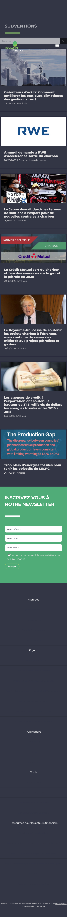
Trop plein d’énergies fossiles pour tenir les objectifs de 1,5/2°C (32, 466)
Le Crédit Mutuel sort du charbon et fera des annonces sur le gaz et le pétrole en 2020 (32, 273)
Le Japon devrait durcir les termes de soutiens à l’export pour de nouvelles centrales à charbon (32, 212)
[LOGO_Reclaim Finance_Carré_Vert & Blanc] (14, 41)
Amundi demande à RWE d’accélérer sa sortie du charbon (31, 154)
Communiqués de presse (32, 160)
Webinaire (22, 103)
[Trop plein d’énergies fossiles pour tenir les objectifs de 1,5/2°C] (33, 444)
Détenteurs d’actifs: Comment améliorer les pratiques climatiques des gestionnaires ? (33, 95)
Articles (22, 220)
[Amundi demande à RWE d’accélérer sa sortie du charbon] (33, 131)
